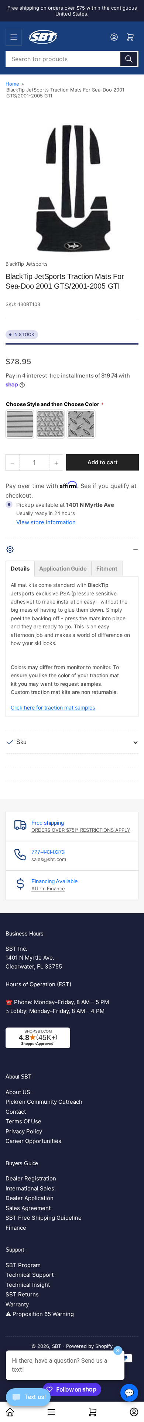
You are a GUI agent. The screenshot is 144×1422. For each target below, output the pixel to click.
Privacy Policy (24, 1131)
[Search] (129, 59)
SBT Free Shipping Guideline (44, 1217)
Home (12, 84)
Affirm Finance (48, 888)
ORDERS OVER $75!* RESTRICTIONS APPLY (80, 830)
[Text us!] (28, 1403)
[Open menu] (14, 37)
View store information (46, 522)
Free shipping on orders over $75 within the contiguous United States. (72, 11)
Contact (16, 1111)
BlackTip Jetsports (27, 264)
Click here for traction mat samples (53, 707)
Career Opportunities (33, 1140)
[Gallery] (72, 189)
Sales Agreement (28, 1208)
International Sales (30, 1188)
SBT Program (23, 1265)
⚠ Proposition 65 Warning (40, 1314)
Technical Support (30, 1274)
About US (18, 1092)
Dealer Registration (31, 1178)
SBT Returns (22, 1294)
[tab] (20, 569)
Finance (16, 1227)
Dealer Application (30, 1198)
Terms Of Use (23, 1121)
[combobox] (72, 59)
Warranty (17, 1304)
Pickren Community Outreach (44, 1101)
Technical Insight (28, 1284)
